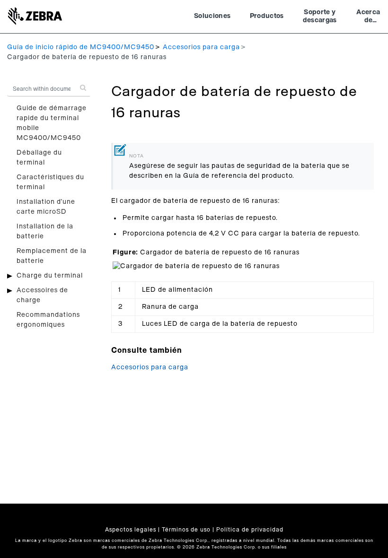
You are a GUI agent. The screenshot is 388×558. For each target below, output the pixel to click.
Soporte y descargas (320, 16)
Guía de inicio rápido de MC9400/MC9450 (80, 47)
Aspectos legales (130, 529)
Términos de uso (186, 529)
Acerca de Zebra (368, 17)
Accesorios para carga (201, 47)
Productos (267, 16)
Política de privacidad (249, 529)
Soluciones (212, 16)
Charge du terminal (50, 275)
